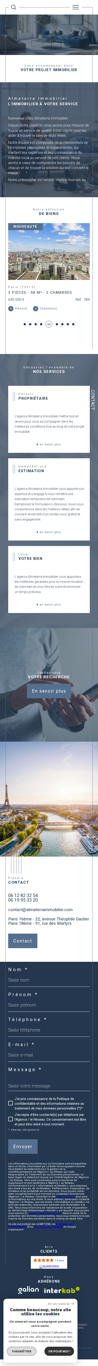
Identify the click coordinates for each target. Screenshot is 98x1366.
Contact (92, 400)
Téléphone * (27, 1031)
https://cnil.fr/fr (65, 1208)
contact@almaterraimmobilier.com (40, 921)
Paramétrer (21, 1351)
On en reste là (58, 1304)
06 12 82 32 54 (23, 907)
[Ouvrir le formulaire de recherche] (13, 7)
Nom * (18, 981)
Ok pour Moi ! (59, 1351)
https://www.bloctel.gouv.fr (45, 1225)
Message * (25, 1081)
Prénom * (23, 1006)
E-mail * (21, 1056)
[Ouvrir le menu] (76, 7)
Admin (79, 1340)
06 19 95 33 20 (23, 912)
